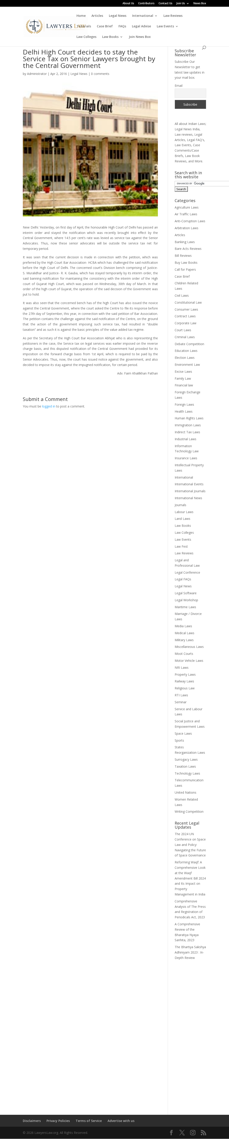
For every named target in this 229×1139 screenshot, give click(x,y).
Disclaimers (32, 1121)
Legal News (117, 16)
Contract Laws (185, 316)
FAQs (122, 26)
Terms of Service (89, 1121)
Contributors (146, 3)
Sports (179, 740)
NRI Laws (182, 667)
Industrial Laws (185, 439)
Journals (180, 505)
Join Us (180, 3)
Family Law (183, 378)
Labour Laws (184, 512)
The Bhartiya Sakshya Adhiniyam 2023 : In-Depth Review (190, 952)
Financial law (184, 385)
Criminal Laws (185, 337)
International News (188, 498)
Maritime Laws (185, 607)
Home (81, 16)
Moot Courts (184, 653)
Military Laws (184, 640)
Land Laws (182, 518)
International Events (189, 484)
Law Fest (181, 546)
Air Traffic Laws (186, 214)
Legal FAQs (183, 579)
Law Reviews (172, 16)
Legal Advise (141, 26)
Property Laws (185, 674)
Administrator (37, 74)
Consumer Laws (186, 309)
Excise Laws (183, 371)
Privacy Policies (58, 1121)
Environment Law (187, 364)
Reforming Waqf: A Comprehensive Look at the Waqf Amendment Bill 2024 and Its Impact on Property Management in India (190, 878)
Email (178, 85)
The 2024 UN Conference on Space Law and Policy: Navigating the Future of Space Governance (190, 844)
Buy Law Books (186, 262)
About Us (128, 3)
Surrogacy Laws (186, 759)
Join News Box (140, 37)
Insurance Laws (186, 458)
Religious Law (185, 688)
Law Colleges (86, 37)
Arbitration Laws (186, 228)
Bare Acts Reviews (188, 248)
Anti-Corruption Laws (190, 221)
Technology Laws (187, 773)
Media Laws (183, 626)
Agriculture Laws (187, 207)
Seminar (181, 702)
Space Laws (183, 733)
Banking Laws (185, 242)
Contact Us (165, 3)
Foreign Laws (184, 404)
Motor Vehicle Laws (189, 660)
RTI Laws (181, 695)
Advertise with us (121, 1121)
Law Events (165, 26)
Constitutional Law (188, 302)
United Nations (185, 792)
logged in (48, 406)
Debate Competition (189, 344)
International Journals (190, 491)
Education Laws (186, 350)
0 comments (100, 74)
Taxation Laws (185, 766)
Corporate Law (185, 323)
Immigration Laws (188, 425)
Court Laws (183, 330)
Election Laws (185, 357)
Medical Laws (184, 633)
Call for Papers (185, 269)
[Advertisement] (190, 1034)
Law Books (110, 37)
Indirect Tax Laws (187, 432)
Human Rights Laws (189, 418)
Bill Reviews (183, 255)
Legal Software (186, 593)
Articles (97, 16)
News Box (199, 3)
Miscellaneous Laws (189, 647)
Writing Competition (189, 811)
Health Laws (184, 411)
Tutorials (83, 26)
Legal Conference (187, 572)
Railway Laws (184, 681)
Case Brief (105, 26)
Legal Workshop (186, 600)
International (142, 16)
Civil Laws (182, 295)
